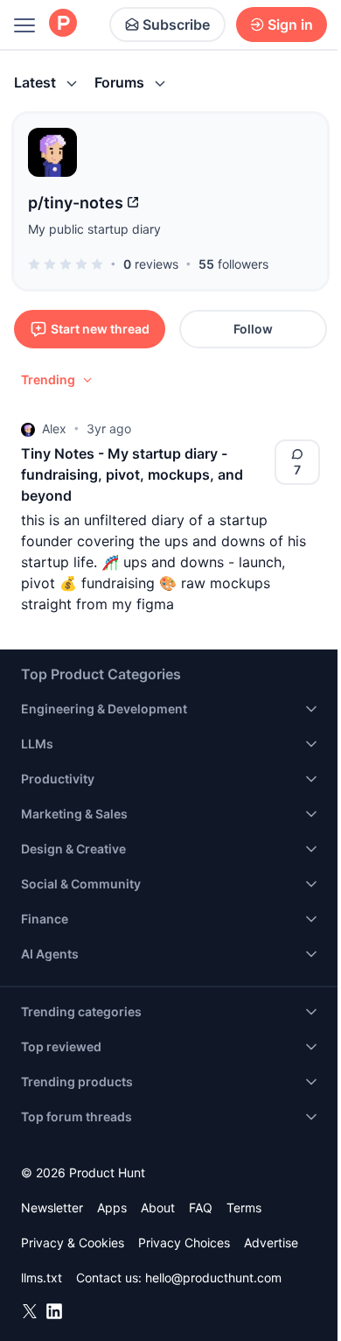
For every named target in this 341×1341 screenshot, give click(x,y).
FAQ (200, 1207)
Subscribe (176, 24)
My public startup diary (94, 228)
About (158, 1207)
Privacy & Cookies (72, 1242)
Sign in (290, 24)
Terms (243, 1207)
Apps (112, 1207)
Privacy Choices (184, 1242)
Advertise (271, 1242)
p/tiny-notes (75, 202)
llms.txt (41, 1277)
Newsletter (52, 1207)
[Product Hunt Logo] (63, 24)
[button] (57, 379)
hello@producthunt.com (213, 1277)
